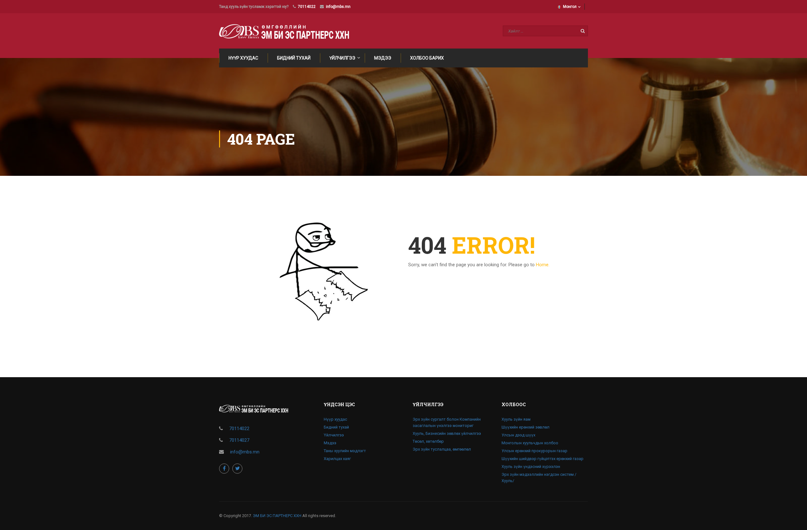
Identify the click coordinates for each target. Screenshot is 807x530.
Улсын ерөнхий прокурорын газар (534, 450)
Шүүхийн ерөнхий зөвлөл (525, 427)
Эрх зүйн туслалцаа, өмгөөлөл (442, 449)
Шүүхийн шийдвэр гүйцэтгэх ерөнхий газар (542, 458)
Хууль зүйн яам (516, 419)
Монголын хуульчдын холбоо (530, 443)
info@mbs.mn (338, 6)
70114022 (307, 6)
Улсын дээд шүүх (518, 435)
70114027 (239, 440)
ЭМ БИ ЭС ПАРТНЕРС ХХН (277, 515)
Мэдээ (382, 57)
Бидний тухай (294, 57)
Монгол (570, 6)
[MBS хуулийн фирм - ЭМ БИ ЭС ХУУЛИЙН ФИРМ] (287, 31)
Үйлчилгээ (342, 57)
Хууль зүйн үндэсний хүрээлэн (531, 466)
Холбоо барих (427, 57)
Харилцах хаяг (337, 458)
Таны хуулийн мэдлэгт (345, 450)
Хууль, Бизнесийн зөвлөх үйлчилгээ (447, 433)
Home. (542, 265)
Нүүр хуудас (243, 57)
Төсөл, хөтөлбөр (428, 441)
